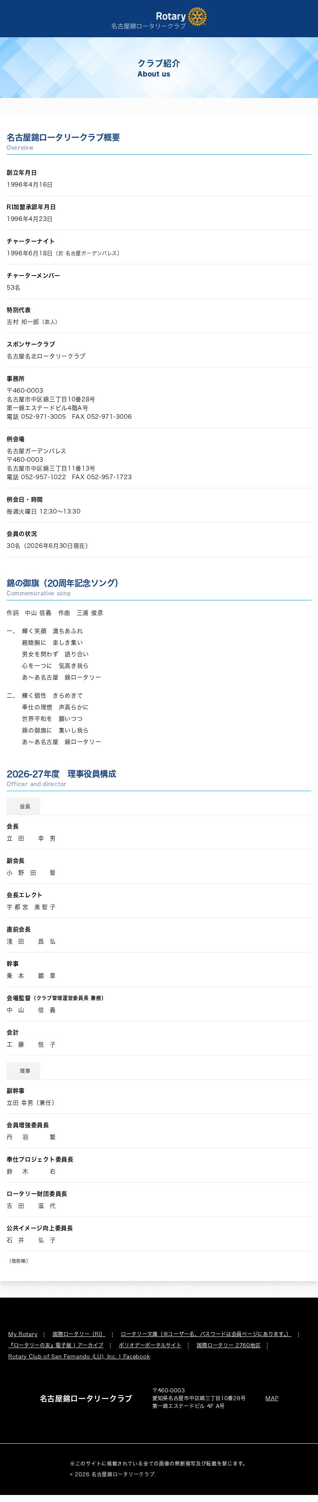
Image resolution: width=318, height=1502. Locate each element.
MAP (271, 1398)
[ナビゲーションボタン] (300, 18)
